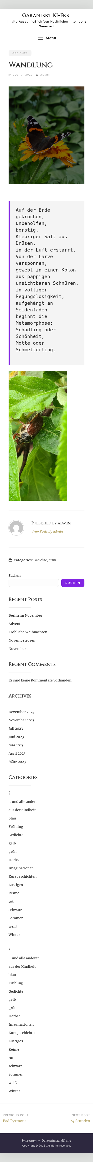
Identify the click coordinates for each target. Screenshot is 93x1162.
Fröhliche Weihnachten (28, 632)
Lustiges (16, 885)
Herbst (14, 860)
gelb (12, 843)
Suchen (15, 575)
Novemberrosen (22, 640)
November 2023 (22, 720)
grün (52, 560)
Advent (15, 624)
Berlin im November (25, 615)
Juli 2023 (16, 728)
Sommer (16, 918)
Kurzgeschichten (22, 876)
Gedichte (20, 53)
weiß (13, 926)
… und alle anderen (24, 802)
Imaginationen (21, 868)
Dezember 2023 (21, 712)
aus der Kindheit (22, 810)
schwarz (15, 910)
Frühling (16, 826)
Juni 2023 (16, 737)
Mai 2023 (16, 745)
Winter (14, 935)
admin (45, 74)
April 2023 (17, 753)
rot (11, 901)
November (17, 649)
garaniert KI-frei (46, 15)
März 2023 (17, 762)
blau (12, 818)
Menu (51, 38)
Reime (14, 893)
